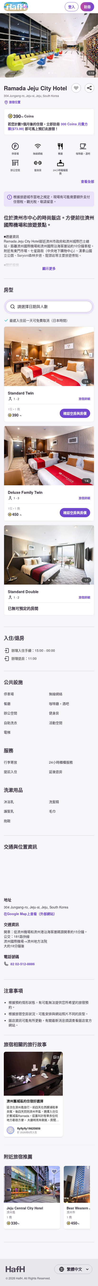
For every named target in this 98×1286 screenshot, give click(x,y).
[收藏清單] (76, 87)
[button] (49, 45)
